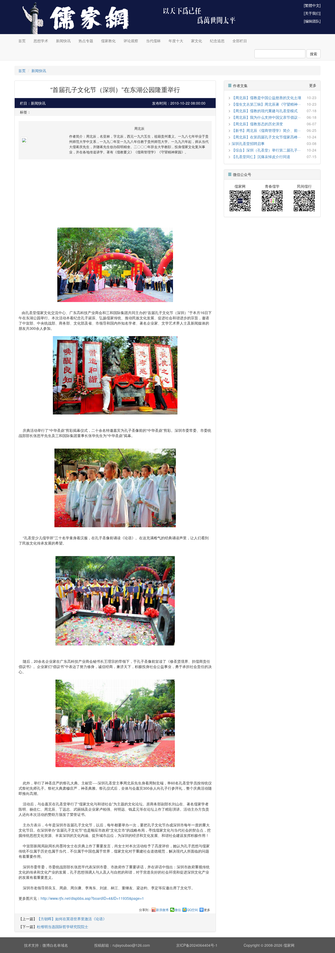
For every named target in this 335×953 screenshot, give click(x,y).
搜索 (313, 53)
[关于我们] (312, 13)
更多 (207, 910)
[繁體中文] (312, 5)
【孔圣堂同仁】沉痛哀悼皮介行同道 (261, 156)
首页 (22, 40)
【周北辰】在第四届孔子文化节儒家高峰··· (266, 136)
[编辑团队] (312, 21)
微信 (178, 910)
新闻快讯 (63, 40)
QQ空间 (192, 910)
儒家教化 (108, 40)
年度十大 (176, 40)
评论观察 (131, 40)
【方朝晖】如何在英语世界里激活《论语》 (72, 918)
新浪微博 (162, 910)
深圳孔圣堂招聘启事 (248, 143)
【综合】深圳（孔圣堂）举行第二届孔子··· (266, 150)
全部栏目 (239, 40)
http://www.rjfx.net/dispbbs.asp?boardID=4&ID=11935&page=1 (92, 898)
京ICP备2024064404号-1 (196, 945)
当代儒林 (153, 40)
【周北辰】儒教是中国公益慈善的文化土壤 (266, 97)
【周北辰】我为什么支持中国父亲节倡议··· (266, 117)
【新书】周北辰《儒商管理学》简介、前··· (266, 130)
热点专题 (86, 40)
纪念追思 (217, 40)
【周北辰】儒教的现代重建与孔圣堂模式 (265, 110)
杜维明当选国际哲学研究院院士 (62, 926)
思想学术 (41, 40)
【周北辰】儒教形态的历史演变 (257, 123)
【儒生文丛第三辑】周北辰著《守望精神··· (266, 104)
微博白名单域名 (55, 945)
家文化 (196, 40)
